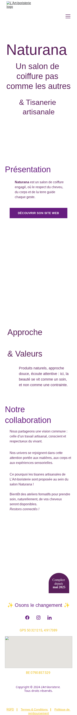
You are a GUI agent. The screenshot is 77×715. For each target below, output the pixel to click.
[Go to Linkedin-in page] (49, 618)
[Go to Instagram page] (38, 618)
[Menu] (68, 16)
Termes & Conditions (34, 709)
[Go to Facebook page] (27, 618)
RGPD (10, 709)
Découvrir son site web (38, 213)
